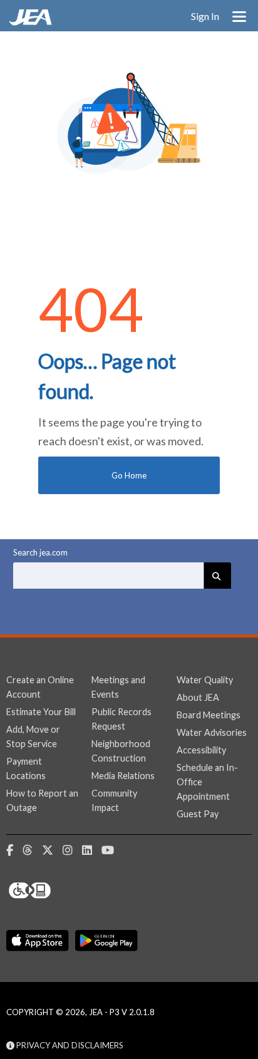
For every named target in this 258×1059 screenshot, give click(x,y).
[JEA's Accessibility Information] (53, 890)
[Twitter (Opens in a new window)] (52, 850)
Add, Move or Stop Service (33, 736)
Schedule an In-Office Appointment (207, 782)
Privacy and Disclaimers (68, 1045)
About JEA (198, 697)
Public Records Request (121, 718)
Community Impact (114, 800)
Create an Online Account (40, 687)
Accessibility (201, 750)
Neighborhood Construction (120, 750)
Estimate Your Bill (41, 711)
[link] (31, 22)
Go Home (129, 475)
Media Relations (123, 775)
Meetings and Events (118, 687)
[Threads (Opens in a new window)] (32, 850)
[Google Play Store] (106, 940)
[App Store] (37, 940)
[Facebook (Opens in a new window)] (14, 850)
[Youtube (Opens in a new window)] (112, 850)
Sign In (205, 16)
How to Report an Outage (42, 800)
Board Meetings (208, 715)
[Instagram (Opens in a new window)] (72, 850)
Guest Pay (198, 813)
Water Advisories (212, 732)
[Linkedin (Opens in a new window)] (91, 850)
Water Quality (205, 679)
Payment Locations (26, 768)
